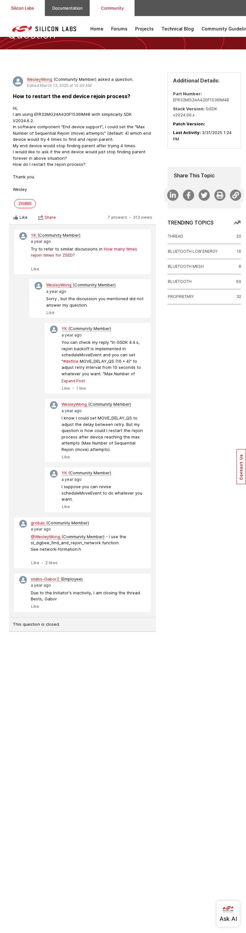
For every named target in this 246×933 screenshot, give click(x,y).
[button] (241, 466)
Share (50, 217)
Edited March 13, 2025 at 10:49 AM (59, 85)
